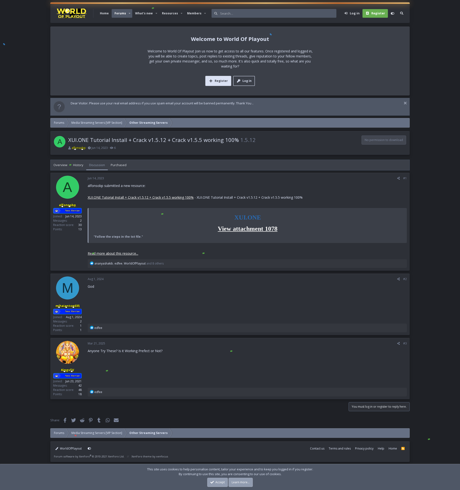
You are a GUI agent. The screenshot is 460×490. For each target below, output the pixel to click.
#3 (405, 343)
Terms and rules (340, 448)
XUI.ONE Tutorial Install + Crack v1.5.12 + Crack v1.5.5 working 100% (141, 197)
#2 (405, 279)
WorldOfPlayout (70, 448)
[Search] (401, 13)
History (78, 165)
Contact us (317, 448)
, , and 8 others (129, 263)
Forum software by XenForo (89, 456)
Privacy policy (364, 448)
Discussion (97, 165)
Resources (170, 13)
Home (104, 13)
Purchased (118, 165)
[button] (129, 13)
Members (194, 13)
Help (381, 448)
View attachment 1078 (247, 228)
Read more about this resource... (113, 253)
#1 (405, 178)
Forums (120, 13)
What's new (144, 13)
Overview (60, 165)
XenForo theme (142, 456)
